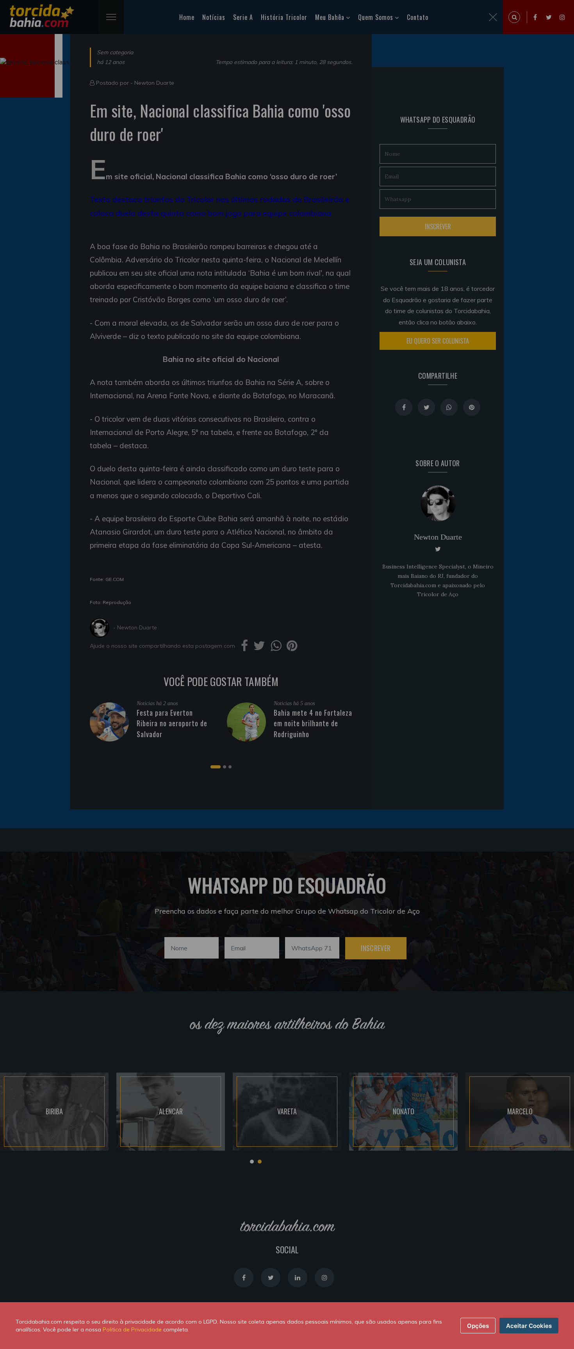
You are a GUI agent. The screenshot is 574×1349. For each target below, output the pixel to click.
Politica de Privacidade (132, 1329)
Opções (478, 1325)
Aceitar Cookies (529, 1325)
